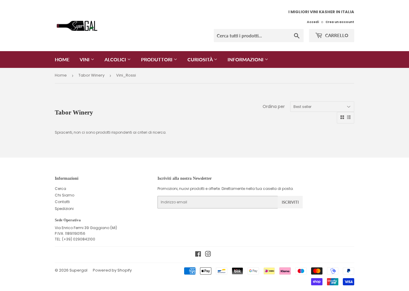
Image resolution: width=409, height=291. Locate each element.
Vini (85, 59)
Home (62, 59)
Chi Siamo (64, 195)
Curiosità (200, 59)
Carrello (336, 35)
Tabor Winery (91, 75)
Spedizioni (64, 208)
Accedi (313, 22)
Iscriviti (290, 202)
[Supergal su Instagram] (208, 255)
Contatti (62, 201)
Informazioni (246, 59)
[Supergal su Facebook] (198, 255)
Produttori (157, 59)
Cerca (60, 188)
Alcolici (115, 59)
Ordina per (274, 106)
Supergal (78, 270)
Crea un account (339, 22)
